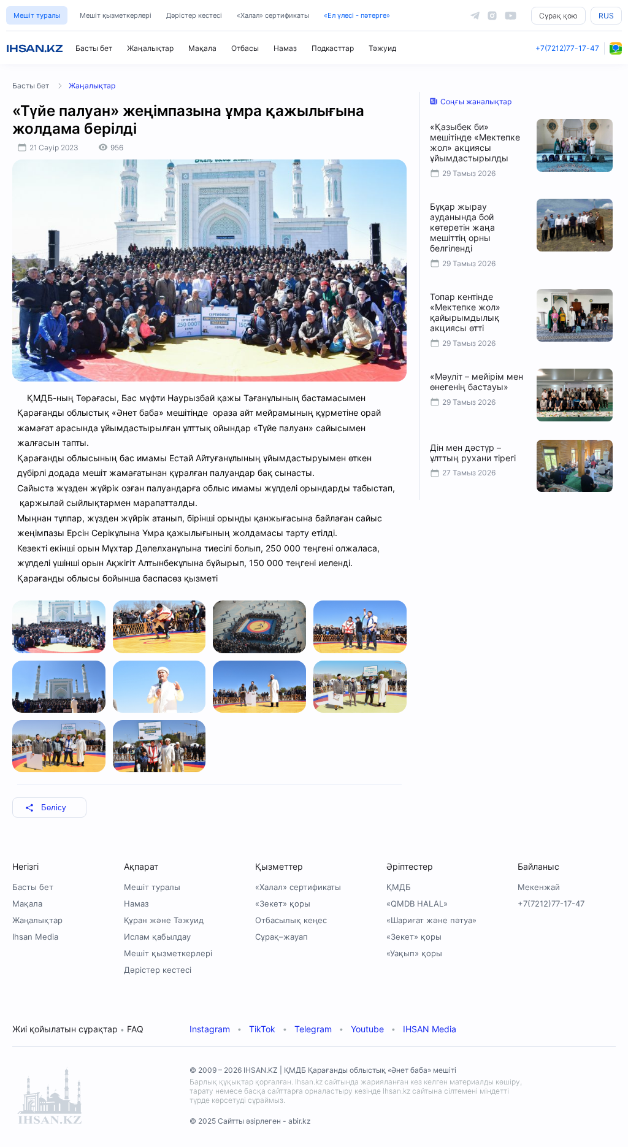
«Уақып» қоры (414, 953)
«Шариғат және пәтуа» (431, 920)
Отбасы (245, 48)
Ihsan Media (35, 937)
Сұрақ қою (558, 15)
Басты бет (93, 48)
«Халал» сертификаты (273, 15)
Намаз (285, 48)
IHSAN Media (429, 1029)
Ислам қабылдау (157, 937)
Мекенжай (539, 887)
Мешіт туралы (36, 15)
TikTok (262, 1029)
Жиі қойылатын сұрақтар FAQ (78, 1029)
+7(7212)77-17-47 (567, 48)
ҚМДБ (398, 887)
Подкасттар (333, 48)
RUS (606, 15)
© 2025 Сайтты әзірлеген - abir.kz (250, 1121)
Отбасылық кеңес (291, 920)
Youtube (367, 1029)
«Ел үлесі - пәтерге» (357, 15)
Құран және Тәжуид (164, 920)
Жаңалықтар (150, 48)
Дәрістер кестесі (194, 15)
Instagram (210, 1029)
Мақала (202, 48)
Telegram (313, 1029)
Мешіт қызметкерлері (115, 15)
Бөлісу (53, 807)
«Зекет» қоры (282, 903)
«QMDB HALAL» (417, 903)
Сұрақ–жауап (281, 937)
